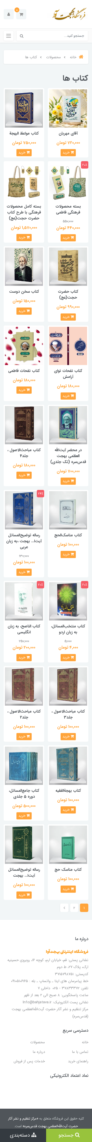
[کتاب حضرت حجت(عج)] (68, 267)
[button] (21, 14)
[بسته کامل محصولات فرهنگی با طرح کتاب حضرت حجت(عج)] (24, 181)
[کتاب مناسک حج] (68, 845)
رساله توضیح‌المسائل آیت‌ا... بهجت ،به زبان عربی (24, 541)
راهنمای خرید (78, 1061)
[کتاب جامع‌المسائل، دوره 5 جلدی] (24, 765)
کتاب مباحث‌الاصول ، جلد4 (24, 453)
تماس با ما (80, 1052)
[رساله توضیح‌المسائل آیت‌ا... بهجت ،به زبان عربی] (24, 510)
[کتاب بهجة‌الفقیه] (68, 765)
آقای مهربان (68, 133)
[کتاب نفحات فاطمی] (24, 346)
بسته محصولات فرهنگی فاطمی (68, 209)
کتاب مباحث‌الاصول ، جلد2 (24, 714)
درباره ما (39, 1052)
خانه (85, 1042)
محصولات (37, 1042)
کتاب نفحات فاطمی (24, 371)
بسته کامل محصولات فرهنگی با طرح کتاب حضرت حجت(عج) (24, 212)
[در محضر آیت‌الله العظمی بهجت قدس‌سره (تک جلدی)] (68, 425)
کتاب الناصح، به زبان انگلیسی (24, 629)
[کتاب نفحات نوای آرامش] (68, 346)
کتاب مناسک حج (68, 870)
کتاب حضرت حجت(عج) (68, 295)
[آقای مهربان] (68, 108)
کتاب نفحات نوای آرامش (68, 374)
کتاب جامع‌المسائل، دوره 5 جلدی (24, 794)
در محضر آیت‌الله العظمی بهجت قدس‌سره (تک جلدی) (68, 456)
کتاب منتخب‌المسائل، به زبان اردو (68, 629)
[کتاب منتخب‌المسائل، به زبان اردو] (68, 601)
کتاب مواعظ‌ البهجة (24, 133)
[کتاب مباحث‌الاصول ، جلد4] (24, 425)
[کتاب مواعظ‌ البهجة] (24, 108)
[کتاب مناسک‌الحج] (68, 510)
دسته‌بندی (20, 1135)
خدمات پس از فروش (29, 1061)
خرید (67, 152)
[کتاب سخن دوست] (24, 267)
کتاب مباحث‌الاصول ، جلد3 (68, 714)
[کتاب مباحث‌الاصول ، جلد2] (24, 686)
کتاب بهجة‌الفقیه (68, 791)
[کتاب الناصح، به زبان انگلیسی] (24, 601)
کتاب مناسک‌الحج (68, 535)
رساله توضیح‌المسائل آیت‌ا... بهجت (24, 873)
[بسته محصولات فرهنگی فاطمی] (68, 181)
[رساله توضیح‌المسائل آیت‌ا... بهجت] (24, 845)
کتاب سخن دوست (24, 292)
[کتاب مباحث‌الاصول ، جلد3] (68, 686)
